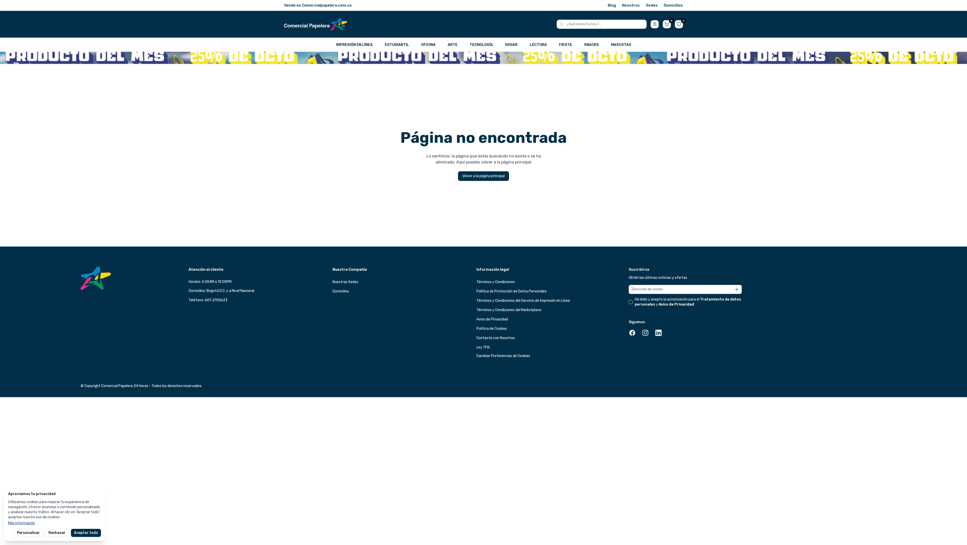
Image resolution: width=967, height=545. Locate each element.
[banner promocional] (483, 58)
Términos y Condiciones (495, 282)
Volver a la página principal (483, 176)
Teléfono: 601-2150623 (208, 300)
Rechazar (57, 533)
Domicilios (673, 5)
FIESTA (565, 45)
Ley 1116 (483, 347)
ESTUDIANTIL (397, 45)
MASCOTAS (621, 45)
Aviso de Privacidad (492, 319)
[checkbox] (631, 302)
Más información (21, 523)
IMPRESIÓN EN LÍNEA (354, 45)
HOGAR (511, 45)
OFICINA (428, 45)
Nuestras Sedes (345, 282)
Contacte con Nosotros (495, 338)
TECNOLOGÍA (481, 45)
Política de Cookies (491, 328)
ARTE (452, 45)
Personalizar (28, 533)
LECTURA (538, 45)
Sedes (652, 5)
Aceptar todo (86, 533)
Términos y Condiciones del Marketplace (508, 310)
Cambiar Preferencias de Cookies (503, 356)
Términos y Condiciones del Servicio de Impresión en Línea (523, 300)
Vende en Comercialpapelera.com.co (318, 5)
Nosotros (631, 5)
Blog (612, 5)
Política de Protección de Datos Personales (511, 291)
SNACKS (591, 45)
